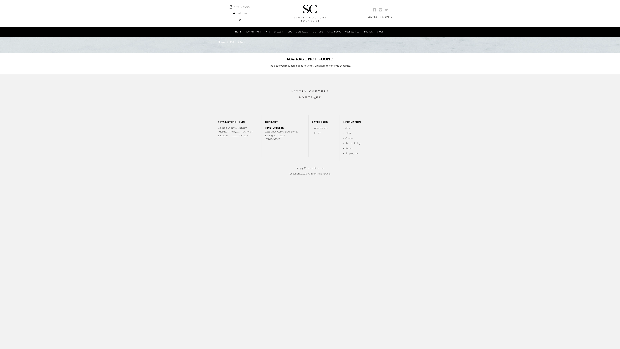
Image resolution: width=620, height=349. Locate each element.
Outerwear (302, 32)
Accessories (352, 32)
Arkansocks (334, 32)
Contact (349, 138)
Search (349, 148)
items (242, 6)
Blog (348, 133)
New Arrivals (253, 32)
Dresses (278, 32)
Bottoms (318, 32)
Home (238, 32)
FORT (317, 133)
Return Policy (353, 143)
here (323, 65)
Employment (352, 153)
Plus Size (368, 32)
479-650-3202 (380, 17)
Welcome (241, 13)
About (348, 128)
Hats (267, 32)
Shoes (380, 32)
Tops (289, 32)
